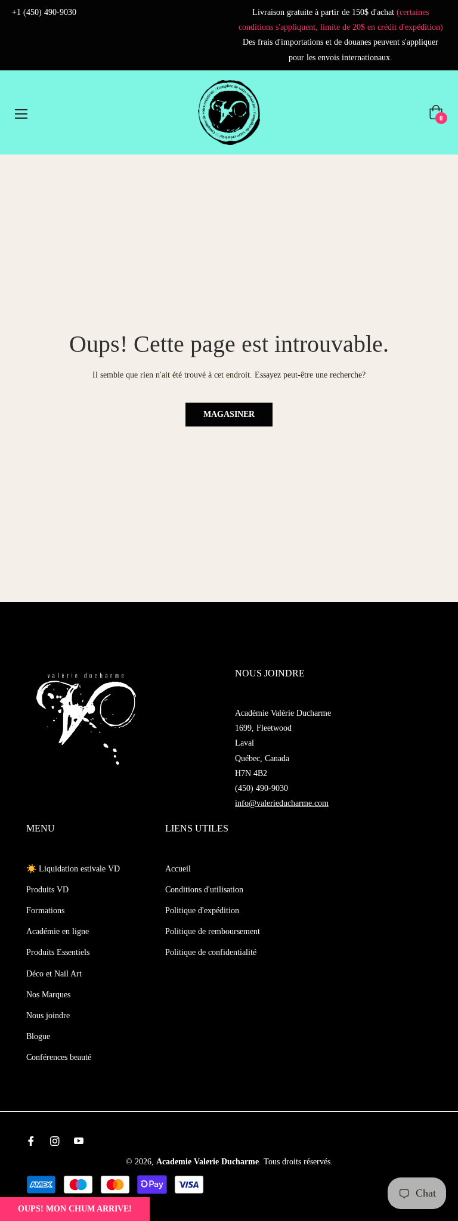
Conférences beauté (58, 1057)
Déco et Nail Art (54, 973)
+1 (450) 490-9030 (44, 12)
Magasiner (229, 414)
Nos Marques (48, 994)
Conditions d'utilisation (204, 889)
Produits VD (47, 889)
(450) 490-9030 (261, 788)
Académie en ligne (57, 931)
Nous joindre (48, 1015)
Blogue (38, 1036)
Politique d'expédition (202, 910)
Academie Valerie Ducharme (207, 1161)
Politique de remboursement (212, 931)
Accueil (178, 868)
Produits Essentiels (57, 952)
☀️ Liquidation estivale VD (73, 868)
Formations (45, 910)
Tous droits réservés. (298, 1161)
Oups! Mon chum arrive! (75, 1208)
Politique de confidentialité (210, 952)
